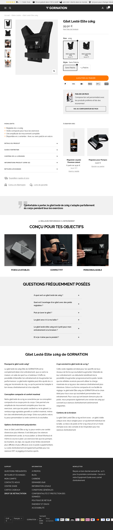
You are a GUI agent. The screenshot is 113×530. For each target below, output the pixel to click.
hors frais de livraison (70, 29)
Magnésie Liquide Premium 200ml (74, 161)
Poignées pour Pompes (98, 160)
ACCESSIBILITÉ (38, 508)
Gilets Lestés (16, 15)
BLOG (34, 475)
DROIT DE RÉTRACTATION (15, 493)
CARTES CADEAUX (12, 490)
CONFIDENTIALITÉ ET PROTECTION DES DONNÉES (48, 495)
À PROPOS (36, 471)
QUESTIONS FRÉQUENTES (15, 471)
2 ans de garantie (41, 185)
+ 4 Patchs (84, 68)
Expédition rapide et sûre (19, 178)
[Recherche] (10, 8)
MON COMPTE (10, 479)
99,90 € (70, 55)
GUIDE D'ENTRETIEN (11, 150)
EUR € (7, 520)
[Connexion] (103, 8)
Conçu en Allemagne (16, 185)
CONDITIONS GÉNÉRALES (42, 490)
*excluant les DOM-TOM (42, 519)
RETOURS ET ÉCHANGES (14, 475)
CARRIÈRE (36, 479)
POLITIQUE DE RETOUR (41, 500)
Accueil (7, 15)
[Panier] (107, 8)
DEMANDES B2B (38, 482)
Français (17, 518)
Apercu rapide (74, 171)
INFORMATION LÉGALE (41, 486)
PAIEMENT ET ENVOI (40, 504)
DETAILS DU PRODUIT (12, 143)
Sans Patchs (70, 68)
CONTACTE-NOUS (12, 482)
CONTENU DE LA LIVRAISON (14, 156)
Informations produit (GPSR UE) (17, 162)
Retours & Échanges (12, 169)
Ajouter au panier (97, 166)
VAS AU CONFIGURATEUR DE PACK (85, 109)
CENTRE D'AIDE (10, 486)
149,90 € (86, 55)
